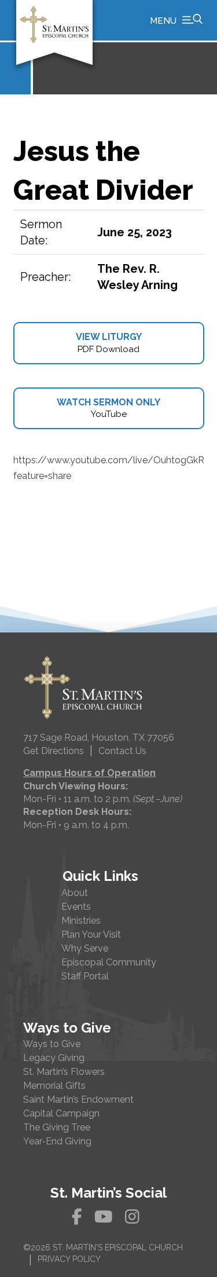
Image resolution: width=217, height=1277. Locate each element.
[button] (176, 20)
